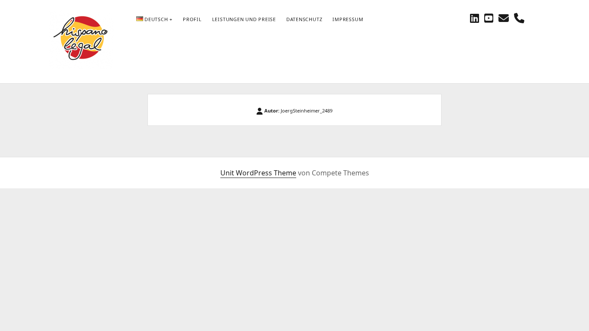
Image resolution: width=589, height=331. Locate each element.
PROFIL (192, 19)
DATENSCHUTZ (304, 19)
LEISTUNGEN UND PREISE (244, 19)
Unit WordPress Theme (258, 173)
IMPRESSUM (347, 19)
